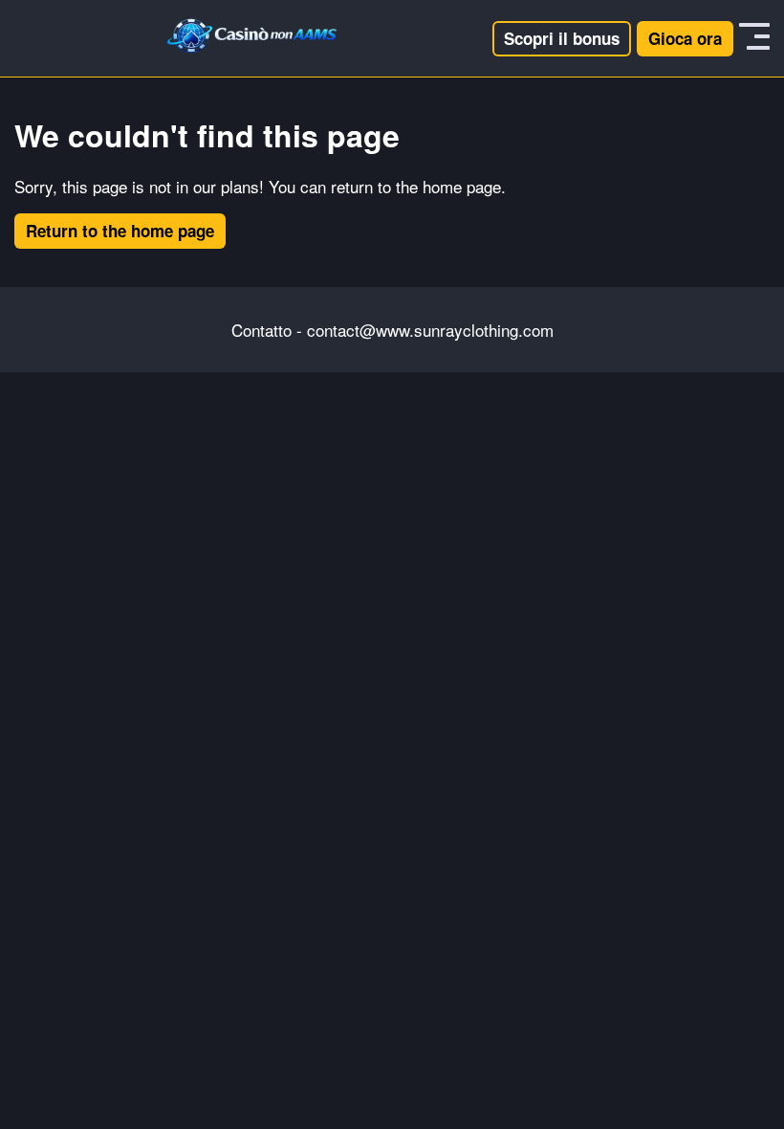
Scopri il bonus (562, 38)
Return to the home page (120, 230)
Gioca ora (685, 38)
